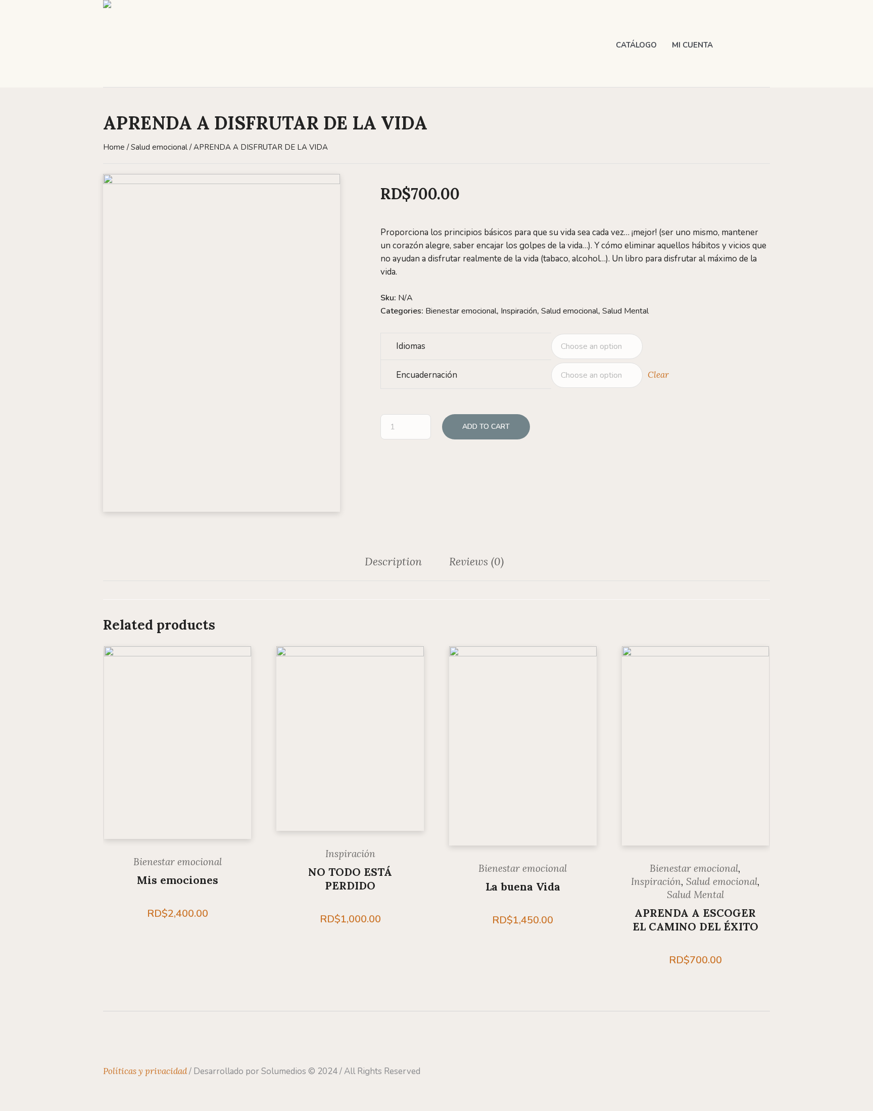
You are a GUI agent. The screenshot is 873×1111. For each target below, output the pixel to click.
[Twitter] (150, 1039)
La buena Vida (523, 887)
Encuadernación (426, 375)
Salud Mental (625, 311)
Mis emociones (177, 880)
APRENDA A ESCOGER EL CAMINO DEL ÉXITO (695, 920)
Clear (658, 374)
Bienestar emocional (461, 311)
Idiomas (410, 346)
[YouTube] (169, 1039)
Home (114, 147)
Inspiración (519, 311)
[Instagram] (130, 1039)
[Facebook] (110, 1039)
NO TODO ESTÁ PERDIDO (350, 879)
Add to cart (486, 426)
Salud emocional (159, 147)
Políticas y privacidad (145, 1071)
